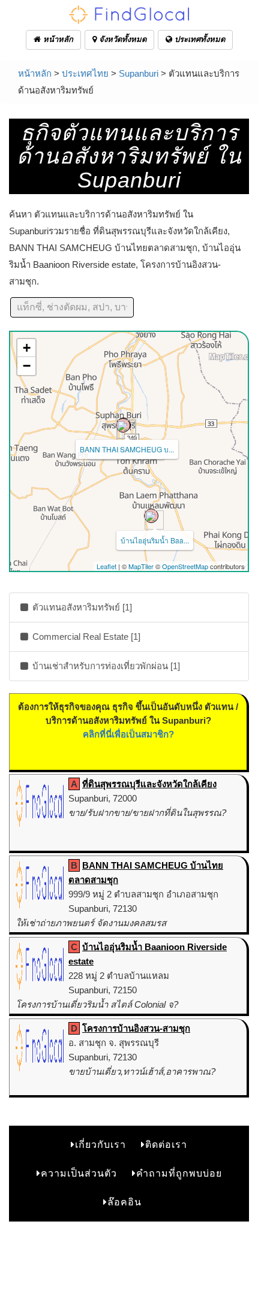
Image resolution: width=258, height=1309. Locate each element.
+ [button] (27, 347)
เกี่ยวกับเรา (100, 1144)
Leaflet (106, 566)
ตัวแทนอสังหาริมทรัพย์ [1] (81, 607)
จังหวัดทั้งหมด (121, 39)
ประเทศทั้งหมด (198, 39)
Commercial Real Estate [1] (85, 636)
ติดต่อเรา (166, 1144)
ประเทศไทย (85, 73)
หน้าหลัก (57, 39)
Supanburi (138, 73)
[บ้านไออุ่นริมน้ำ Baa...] (151, 516)
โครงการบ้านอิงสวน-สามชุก (136, 1028)
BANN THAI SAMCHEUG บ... (127, 449)
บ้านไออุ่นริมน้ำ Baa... (155, 540)
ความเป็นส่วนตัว (79, 1173)
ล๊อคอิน (124, 1202)
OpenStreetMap (185, 566)
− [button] (27, 365)
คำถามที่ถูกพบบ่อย (179, 1173)
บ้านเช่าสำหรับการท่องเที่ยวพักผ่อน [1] (105, 666)
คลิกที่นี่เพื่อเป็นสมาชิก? (128, 734)
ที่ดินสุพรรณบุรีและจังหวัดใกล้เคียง (149, 784)
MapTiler (141, 566)
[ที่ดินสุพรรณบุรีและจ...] (123, 425)
